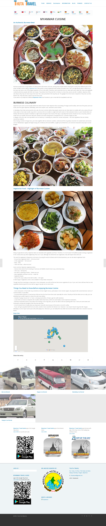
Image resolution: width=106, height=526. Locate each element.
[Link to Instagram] (84, 516)
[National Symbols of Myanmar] (1, 263)
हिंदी (60, 12)
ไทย (46, 12)
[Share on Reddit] (79, 360)
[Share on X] (26, 360)
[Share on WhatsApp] (35, 360)
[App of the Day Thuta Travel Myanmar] (81, 447)
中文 (25, 12)
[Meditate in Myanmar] (105, 263)
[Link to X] (89, 516)
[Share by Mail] (88, 360)
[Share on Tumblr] (62, 360)
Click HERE (16, 432)
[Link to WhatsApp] (91, 516)
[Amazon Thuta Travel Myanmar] (53, 445)
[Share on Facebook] (18, 360)
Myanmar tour (33, 88)
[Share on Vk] (70, 360)
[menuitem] (42, 3)
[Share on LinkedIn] (53, 360)
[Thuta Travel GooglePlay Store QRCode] (25, 447)
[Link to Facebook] (82, 516)
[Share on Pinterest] (44, 360)
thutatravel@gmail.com (76, 475)
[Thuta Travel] (25, 3)
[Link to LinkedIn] (87, 516)
